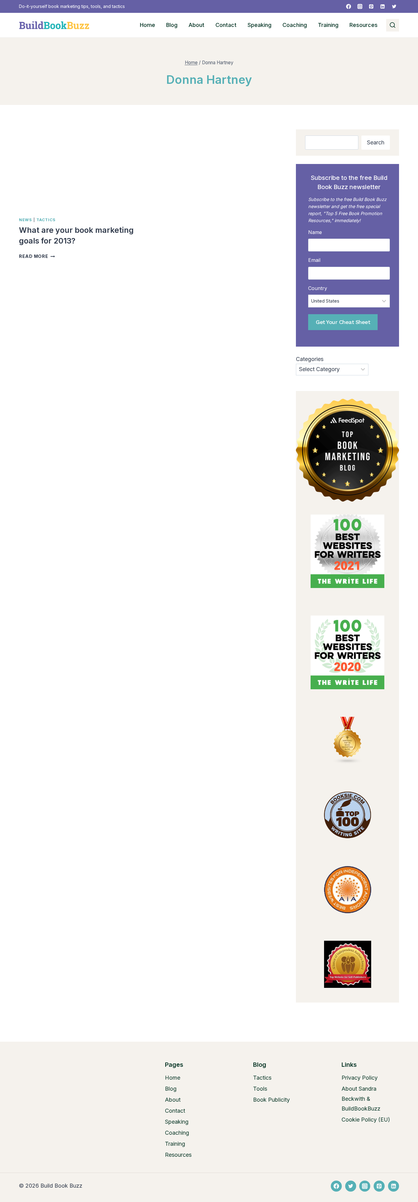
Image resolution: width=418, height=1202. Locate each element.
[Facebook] (348, 6)
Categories (309, 359)
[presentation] (80, 170)
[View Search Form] (392, 25)
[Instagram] (360, 6)
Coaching (294, 25)
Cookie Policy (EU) (365, 1119)
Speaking (259, 25)
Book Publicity (271, 1099)
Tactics (45, 220)
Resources (363, 25)
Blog (171, 25)
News (25, 220)
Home (147, 25)
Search (375, 142)
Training (328, 25)
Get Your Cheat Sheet (343, 322)
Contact (226, 25)
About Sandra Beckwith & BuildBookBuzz (360, 1098)
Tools (260, 1088)
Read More (37, 256)
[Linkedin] (382, 6)
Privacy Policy (359, 1077)
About (196, 25)
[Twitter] (394, 6)
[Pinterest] (371, 6)
